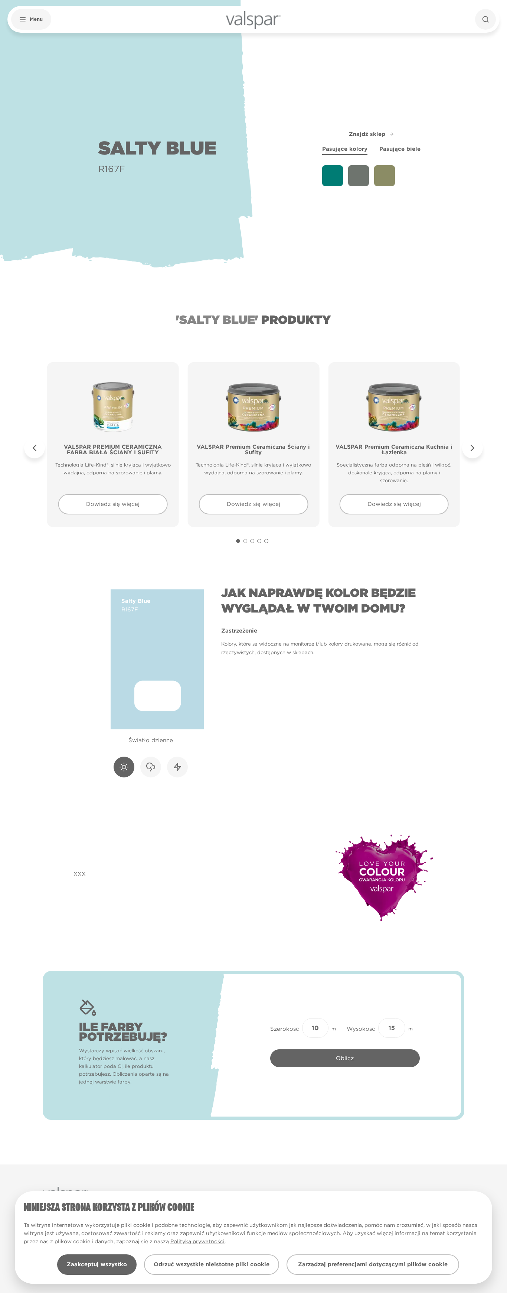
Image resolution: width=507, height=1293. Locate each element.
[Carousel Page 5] (266, 541)
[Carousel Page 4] (259, 541)
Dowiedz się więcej (113, 504)
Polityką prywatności (197, 1241)
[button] (31, 19)
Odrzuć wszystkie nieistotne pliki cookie (211, 1264)
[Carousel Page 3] (252, 541)
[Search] (485, 19)
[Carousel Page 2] (245, 541)
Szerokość (284, 1029)
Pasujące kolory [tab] (344, 149)
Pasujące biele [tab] (400, 149)
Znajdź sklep (367, 134)
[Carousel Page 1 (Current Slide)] (238, 541)
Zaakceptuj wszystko (97, 1264)
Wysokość (361, 1029)
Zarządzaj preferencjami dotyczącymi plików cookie (373, 1264)
